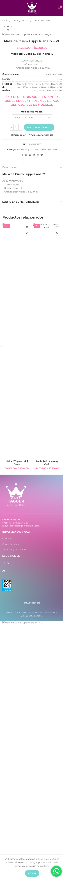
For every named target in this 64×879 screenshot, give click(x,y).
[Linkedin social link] (34, 155)
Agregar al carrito (39, 127)
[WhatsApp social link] (38, 155)
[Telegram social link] (42, 155)
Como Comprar (10, 544)
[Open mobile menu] (4, 8)
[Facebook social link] (22, 155)
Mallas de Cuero (41, 20)
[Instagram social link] (8, 563)
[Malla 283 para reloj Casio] (16, 340)
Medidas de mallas (31, 111)
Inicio (5, 20)
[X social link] (26, 155)
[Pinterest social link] (30, 155)
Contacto (7, 538)
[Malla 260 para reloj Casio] (47, 340)
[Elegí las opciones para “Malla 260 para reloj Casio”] (57, 233)
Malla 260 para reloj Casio (47, 463)
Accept (32, 873)
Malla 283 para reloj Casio (17, 463)
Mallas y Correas (20, 20)
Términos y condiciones (15, 549)
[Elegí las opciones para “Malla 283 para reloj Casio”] (27, 233)
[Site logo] (32, 7)
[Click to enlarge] (8, 30)
